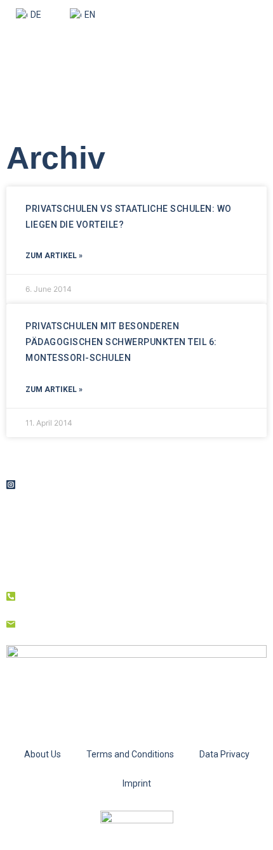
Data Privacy (224, 754)
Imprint (137, 783)
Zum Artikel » (54, 255)
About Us (42, 754)
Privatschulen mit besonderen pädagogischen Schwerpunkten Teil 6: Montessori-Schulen (121, 342)
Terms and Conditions (130, 754)
